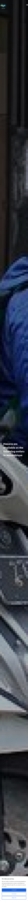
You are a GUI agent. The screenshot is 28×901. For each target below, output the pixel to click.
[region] (14, 888)
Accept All (14, 890)
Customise (14, 893)
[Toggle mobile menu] (27, 5)
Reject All (14, 897)
